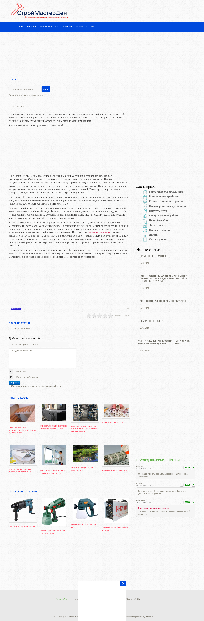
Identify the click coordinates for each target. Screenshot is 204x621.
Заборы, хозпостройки (163, 215)
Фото (94, 26)
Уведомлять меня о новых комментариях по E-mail (36, 386)
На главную (10, 26)
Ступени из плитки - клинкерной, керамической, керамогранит (22, 430)
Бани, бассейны (159, 220)
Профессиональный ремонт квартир (162, 301)
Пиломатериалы (159, 229)
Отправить (14, 383)
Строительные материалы (166, 201)
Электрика (156, 225)
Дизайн (153, 234)
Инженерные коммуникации (167, 206)
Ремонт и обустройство (164, 196)
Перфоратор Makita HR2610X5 (22, 526)
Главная (13, 79)
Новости (82, 26)
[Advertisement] (102, 54)
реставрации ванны (99, 232)
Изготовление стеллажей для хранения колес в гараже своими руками (85, 428)
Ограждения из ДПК (150, 321)
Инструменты (158, 210)
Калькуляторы (49, 26)
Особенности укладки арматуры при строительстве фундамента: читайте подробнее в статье (162, 278)
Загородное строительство (166, 191)
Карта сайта (130, 598)
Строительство (26, 26)
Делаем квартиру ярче (112, 422)
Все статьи (16, 308)
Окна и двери (158, 239)
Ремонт (67, 26)
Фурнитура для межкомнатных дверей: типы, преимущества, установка (164, 342)
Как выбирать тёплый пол (114, 470)
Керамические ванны (152, 256)
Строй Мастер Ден (68, 617)
